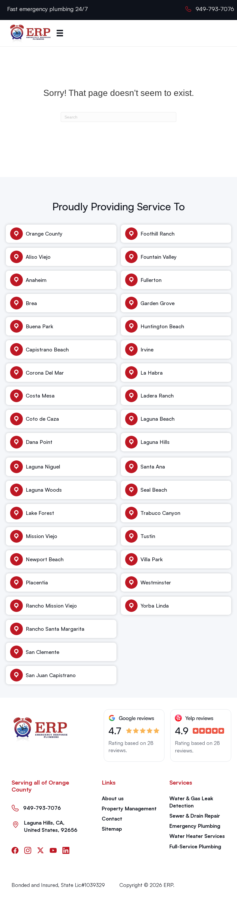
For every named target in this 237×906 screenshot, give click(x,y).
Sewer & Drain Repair (194, 815)
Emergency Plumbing (194, 826)
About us (113, 798)
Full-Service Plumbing (195, 846)
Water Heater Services (197, 836)
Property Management (129, 808)
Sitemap (112, 828)
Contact (112, 818)
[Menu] (60, 33)
